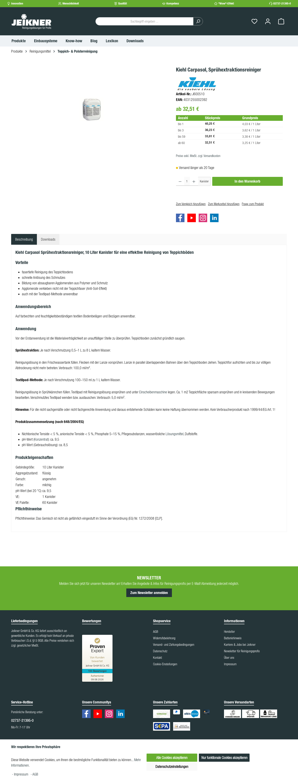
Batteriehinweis (232, 638)
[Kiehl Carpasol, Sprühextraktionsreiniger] (91, 109)
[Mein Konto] (267, 21)
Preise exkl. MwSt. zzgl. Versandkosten (198, 156)
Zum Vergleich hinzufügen (191, 204)
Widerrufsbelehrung (164, 638)
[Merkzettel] (254, 21)
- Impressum (20, 774)
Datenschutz (160, 651)
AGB (155, 631)
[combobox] (144, 21)
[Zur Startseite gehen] (31, 21)
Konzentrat (41, 439)
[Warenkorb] (281, 21)
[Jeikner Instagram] (204, 218)
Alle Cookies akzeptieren (172, 757)
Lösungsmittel (174, 434)
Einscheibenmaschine (153, 392)
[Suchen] (198, 21)
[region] (91, 109)
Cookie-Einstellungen (165, 664)
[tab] (24, 239)
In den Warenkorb (247, 181)
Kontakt (157, 657)
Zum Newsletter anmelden (149, 593)
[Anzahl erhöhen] (194, 181)
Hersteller (229, 631)
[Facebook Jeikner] (181, 218)
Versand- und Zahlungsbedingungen (173, 644)
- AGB (34, 774)
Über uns (229, 657)
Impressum (230, 664)
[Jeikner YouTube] (192, 218)
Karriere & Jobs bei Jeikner (239, 644)
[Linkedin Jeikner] (215, 218)
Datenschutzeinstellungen (171, 766)
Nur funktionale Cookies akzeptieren (225, 757)
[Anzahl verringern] (180, 181)
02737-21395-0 (282, 3)
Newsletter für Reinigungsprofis (242, 651)
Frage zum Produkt (253, 204)
